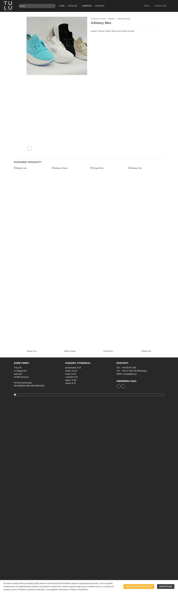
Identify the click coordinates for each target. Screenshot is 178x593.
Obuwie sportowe (128, 31)
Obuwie (111, 19)
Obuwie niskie (123, 19)
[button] (29, 148)
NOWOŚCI (87, 6)
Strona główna (98, 19)
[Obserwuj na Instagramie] (175, 6)
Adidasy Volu (146, 351)
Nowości (101, 31)
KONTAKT (100, 6)
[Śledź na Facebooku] (171, 6)
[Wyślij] (53, 6)
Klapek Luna (32, 351)
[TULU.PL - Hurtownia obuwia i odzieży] (8, 6)
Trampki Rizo (108, 351)
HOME (62, 6)
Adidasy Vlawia (70, 351)
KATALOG (72, 6)
